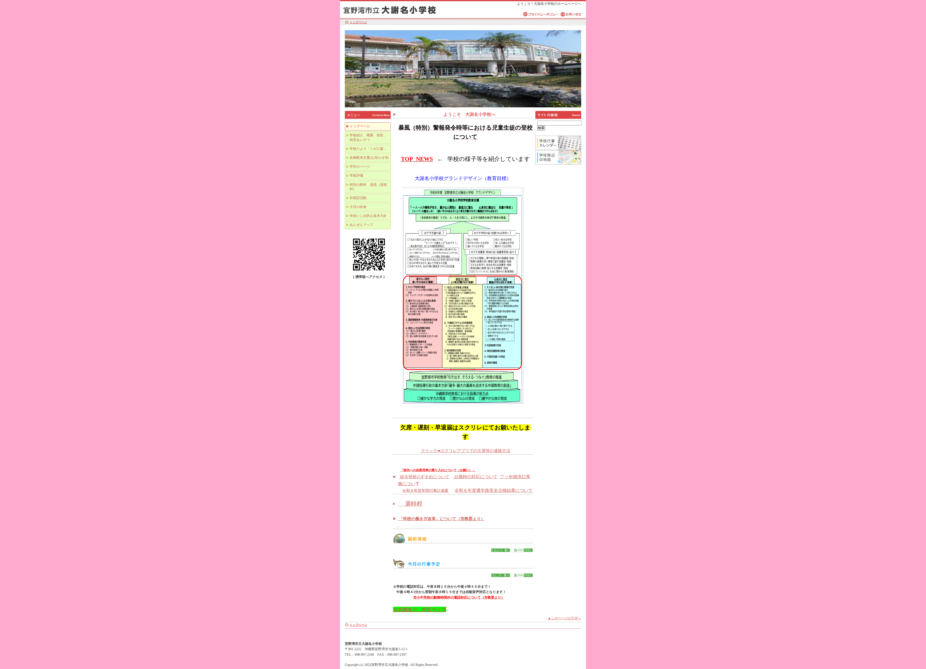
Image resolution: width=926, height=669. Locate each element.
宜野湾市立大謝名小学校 (400, 9)
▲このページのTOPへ (564, 618)
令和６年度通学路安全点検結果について (494, 490)
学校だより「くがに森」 (368, 149)
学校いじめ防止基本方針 (368, 216)
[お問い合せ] (571, 14)
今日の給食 (358, 207)
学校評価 (356, 175)
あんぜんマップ (361, 225)
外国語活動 (358, 198)
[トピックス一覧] (500, 551)
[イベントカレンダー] (500, 576)
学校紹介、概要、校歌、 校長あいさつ (370, 137)
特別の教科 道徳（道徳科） (368, 187)
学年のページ (360, 166)
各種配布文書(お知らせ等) (369, 157)
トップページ (358, 22)
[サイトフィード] (523, 551)
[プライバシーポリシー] (540, 14)
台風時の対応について (475, 476)
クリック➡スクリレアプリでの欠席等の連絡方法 (465, 450)
